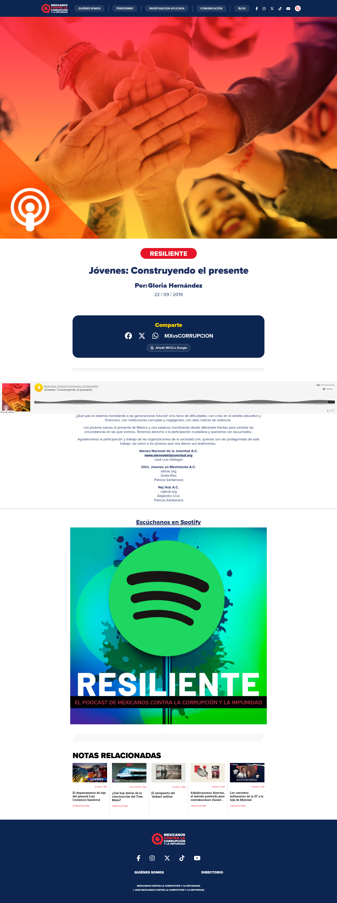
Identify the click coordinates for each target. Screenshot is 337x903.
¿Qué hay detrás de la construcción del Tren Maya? (127, 796)
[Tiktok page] (181, 858)
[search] (298, 8)
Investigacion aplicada (166, 8)
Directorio (212, 872)
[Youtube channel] (288, 8)
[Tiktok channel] (280, 8)
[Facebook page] (257, 8)
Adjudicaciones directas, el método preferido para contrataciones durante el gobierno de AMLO (208, 798)
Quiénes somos (149, 872)
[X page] (272, 8)
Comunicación (211, 8)
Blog (242, 8)
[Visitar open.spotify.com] (168, 625)
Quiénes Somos (89, 8)
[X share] (141, 335)
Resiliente (168, 253)
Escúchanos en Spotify (168, 521)
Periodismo (124, 8)
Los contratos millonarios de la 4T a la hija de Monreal (246, 796)
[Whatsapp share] (155, 335)
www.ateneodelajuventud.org (168, 455)
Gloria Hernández (175, 285)
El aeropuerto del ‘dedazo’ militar (163, 794)
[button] (168, 625)
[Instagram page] (264, 8)
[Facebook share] (128, 335)
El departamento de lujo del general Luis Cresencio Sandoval (89, 796)
